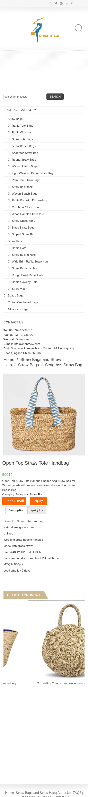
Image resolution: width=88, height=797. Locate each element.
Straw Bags (15, 118)
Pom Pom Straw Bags (26, 180)
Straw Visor (19, 288)
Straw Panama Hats (25, 268)
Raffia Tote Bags (22, 125)
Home (8, 359)
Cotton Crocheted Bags (23, 302)
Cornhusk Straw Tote (25, 207)
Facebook (50, 3)
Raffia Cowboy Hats (24, 282)
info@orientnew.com (27, 343)
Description (16, 510)
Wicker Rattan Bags (24, 166)
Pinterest (72, 3)
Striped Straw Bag (23, 234)
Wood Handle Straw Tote (28, 214)
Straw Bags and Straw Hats (36, 793)
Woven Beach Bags (24, 193)
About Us (64, 793)
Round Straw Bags (24, 159)
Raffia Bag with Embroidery (29, 200)
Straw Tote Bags (22, 139)
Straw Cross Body (23, 220)
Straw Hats (15, 241)
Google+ (61, 3)
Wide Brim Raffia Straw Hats (30, 261)
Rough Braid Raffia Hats (27, 275)
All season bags (18, 309)
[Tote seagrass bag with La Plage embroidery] (43, 640)
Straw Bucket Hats (24, 254)
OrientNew (22, 339)
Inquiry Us (36, 510)
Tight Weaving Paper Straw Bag (32, 173)
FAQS (77, 793)
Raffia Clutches (22, 132)
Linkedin (66, 3)
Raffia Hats (19, 248)
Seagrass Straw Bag (25, 152)
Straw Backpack (22, 186)
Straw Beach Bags (24, 146)
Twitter (55, 3)
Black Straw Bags (23, 227)
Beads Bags (15, 295)
